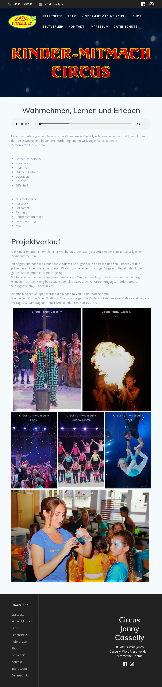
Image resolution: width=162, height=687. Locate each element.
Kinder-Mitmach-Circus (103, 16)
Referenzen (19, 642)
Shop (137, 16)
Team (72, 16)
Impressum (99, 26)
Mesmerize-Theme (130, 656)
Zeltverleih (52, 26)
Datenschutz (125, 26)
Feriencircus (19, 635)
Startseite (52, 16)
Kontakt (77, 26)
